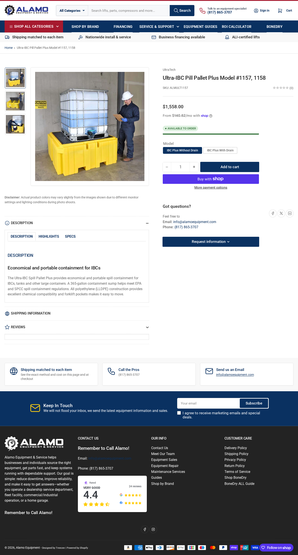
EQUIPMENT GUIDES (201, 27)
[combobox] (141, 10)
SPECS (70, 236)
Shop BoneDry (235, 477)
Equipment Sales (164, 460)
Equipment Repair (164, 466)
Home (9, 47)
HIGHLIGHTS (49, 236)
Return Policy (234, 466)
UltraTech (169, 69)
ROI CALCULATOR (236, 27)
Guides (156, 477)
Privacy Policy (235, 460)
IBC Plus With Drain (220, 150)
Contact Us (159, 448)
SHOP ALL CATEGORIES (33, 26)
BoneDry (275, 27)
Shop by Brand (162, 484)
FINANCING (123, 27)
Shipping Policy (236, 454)
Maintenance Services (168, 472)
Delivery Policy (235, 448)
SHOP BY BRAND (85, 27)
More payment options (210, 188)
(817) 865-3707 (219, 12)
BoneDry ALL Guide (239, 484)
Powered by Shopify (77, 547)
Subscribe (254, 403)
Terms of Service (237, 472)
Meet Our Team (163, 454)
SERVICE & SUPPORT (156, 27)
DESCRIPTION (22, 236)
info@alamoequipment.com (194, 222)
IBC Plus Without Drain (182, 150)
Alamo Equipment (28, 547)
